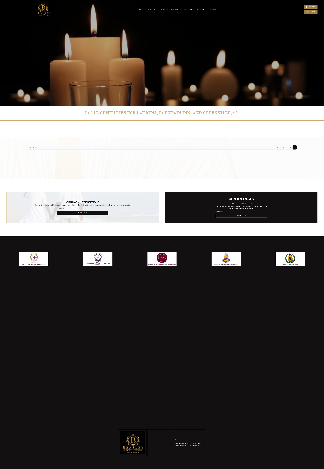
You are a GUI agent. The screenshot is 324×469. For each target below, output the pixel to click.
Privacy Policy (179, 445)
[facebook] (176, 440)
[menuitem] (140, 9)
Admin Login (197, 445)
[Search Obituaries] (295, 147)
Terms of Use (188, 445)
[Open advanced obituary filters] (272, 147)
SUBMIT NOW (82, 212)
